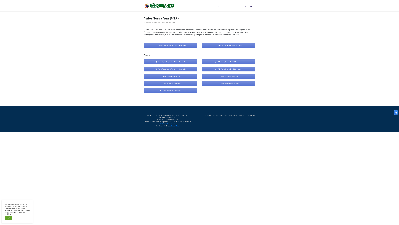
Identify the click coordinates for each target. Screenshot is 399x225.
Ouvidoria (232, 7)
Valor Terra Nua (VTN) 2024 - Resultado (172, 69)
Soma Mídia (175, 126)
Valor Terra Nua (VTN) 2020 (229, 83)
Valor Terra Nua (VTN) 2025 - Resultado (172, 62)
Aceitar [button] (8, 218)
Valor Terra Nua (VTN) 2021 (171, 83)
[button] (252, 7)
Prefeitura (186, 7)
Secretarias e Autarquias (203, 7)
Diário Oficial (221, 7)
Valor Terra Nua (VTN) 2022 (229, 76)
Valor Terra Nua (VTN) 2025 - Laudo (229, 62)
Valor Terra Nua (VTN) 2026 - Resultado (172, 45)
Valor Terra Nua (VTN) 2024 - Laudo (229, 69)
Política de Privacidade (167, 124)
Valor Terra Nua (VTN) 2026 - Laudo (229, 45)
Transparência (243, 7)
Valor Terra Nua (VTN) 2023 (171, 76)
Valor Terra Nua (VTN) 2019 (171, 90)
